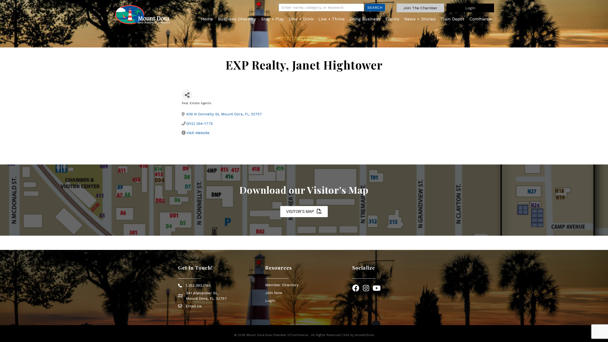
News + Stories (420, 18)
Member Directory (282, 285)
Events (392, 18)
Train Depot (452, 18)
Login (270, 300)
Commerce (480, 18)
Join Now (273, 292)
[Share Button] (187, 94)
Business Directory (237, 18)
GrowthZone (364, 335)
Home (207, 18)
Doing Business (365, 18)
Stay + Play (272, 18)
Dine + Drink (301, 18)
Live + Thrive (331, 18)
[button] (420, 8)
